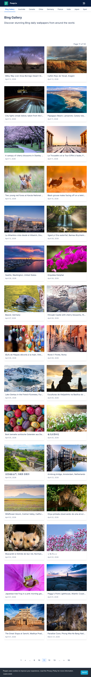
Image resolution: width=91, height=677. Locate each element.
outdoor (9, 71)
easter (17, 429)
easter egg (10, 429)
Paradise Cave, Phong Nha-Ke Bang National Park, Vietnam (67, 633)
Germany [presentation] (50, 9)
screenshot (10, 111)
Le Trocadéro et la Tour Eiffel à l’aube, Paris (67, 155)
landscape (17, 71)
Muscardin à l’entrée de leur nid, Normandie (24, 554)
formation (63, 629)
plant (33, 71)
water (50, 111)
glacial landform (31, 390)
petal (67, 270)
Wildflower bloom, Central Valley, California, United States (24, 514)
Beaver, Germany (12, 315)
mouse (21, 549)
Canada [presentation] (32, 9)
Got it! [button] (84, 672)
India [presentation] (69, 9)
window (74, 350)
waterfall (51, 230)
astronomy (40, 71)
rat (40, 549)
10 (39, 660)
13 (54, 660)
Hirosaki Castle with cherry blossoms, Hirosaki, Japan (67, 315)
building (55, 151)
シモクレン (52, 554)
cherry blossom (29, 151)
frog (7, 589)
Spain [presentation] (85, 9)
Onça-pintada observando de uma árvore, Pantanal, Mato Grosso (67, 514)
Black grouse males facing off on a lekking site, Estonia (67, 195)
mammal (15, 190)
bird (69, 190)
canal (78, 469)
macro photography (32, 589)
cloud (56, 71)
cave (56, 629)
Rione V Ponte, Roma (57, 354)
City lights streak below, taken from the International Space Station (24, 115)
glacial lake (43, 390)
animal (8, 190)
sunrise (31, 270)
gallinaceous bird (60, 190)
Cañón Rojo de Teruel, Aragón (61, 76)
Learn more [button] (7, 674)
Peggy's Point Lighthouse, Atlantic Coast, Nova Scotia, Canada (67, 593)
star (28, 71)
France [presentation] (60, 9)
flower (55, 270)
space (17, 111)
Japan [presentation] (76, 9)
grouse (75, 190)
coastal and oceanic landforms (66, 111)
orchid (61, 270)
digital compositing (28, 111)
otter (29, 310)
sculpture (74, 390)
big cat (64, 509)
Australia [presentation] (21, 9)
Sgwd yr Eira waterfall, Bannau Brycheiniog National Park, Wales (67, 235)
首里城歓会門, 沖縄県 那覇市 (17, 474)
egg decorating (27, 429)
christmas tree (11, 350)
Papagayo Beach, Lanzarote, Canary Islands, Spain (67, 115)
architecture (80, 151)
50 (69, 660)
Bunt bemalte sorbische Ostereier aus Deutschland (24, 434)
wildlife (38, 190)
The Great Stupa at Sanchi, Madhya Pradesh (24, 633)
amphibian (14, 589)
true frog (44, 589)
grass (19, 151)
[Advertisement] (45, 34)
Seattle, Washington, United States (20, 275)
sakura (51, 310)
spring (38, 151)
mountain (84, 71)
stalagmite (72, 629)
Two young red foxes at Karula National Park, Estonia (24, 195)
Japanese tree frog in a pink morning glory (24, 593)
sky (24, 71)
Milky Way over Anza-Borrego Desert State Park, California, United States (24, 76)
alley (64, 350)
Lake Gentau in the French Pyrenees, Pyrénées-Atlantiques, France (24, 394)
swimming (41, 310)
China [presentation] (41, 9)
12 (49, 660)
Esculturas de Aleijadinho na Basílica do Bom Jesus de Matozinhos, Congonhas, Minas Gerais (67, 394)
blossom (76, 549)
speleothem (81, 629)
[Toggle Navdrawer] (84, 3)
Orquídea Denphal (56, 275)
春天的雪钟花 (53, 434)
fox (33, 190)
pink (70, 549)
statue (54, 390)
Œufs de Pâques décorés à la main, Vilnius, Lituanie (24, 354)
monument (83, 390)
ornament (22, 350)
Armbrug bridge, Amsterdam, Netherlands (66, 474)
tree (14, 151)
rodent (28, 549)
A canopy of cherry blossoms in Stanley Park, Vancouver (24, 155)
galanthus (84, 429)
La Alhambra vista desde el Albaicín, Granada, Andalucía (24, 235)
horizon (37, 270)
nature (50, 71)
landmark (70, 151)
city (68, 350)
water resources (74, 230)
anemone (75, 429)
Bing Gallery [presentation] (9, 9)
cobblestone (83, 350)
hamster (35, 549)
